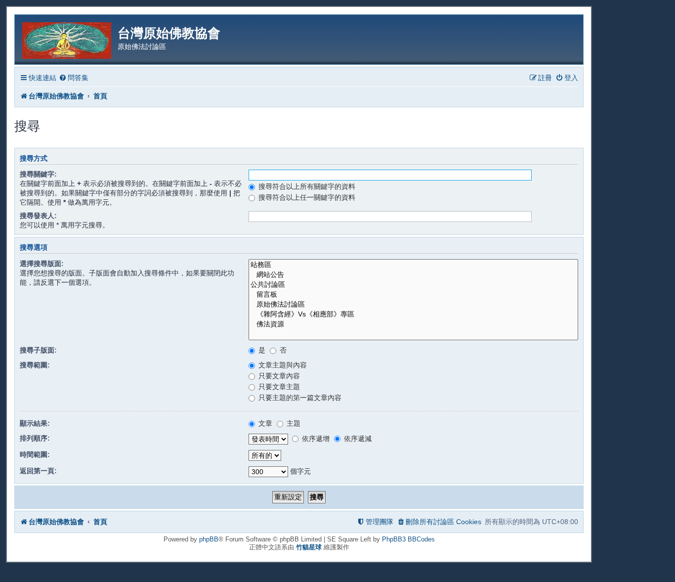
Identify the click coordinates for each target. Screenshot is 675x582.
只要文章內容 (278, 376)
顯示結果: (35, 423)
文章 (264, 423)
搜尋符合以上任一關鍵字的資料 (305, 197)
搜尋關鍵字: (38, 174)
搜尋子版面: (38, 350)
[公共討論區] (413, 285)
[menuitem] (73, 78)
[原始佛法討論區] (413, 305)
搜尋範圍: (35, 365)
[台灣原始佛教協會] (67, 38)
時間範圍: (35, 454)
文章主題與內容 (281, 365)
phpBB (208, 539)
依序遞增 (315, 439)
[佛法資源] (413, 324)
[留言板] (413, 295)
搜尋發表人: (38, 216)
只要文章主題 (278, 387)
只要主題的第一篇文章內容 (298, 398)
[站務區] (413, 265)
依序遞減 (357, 439)
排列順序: (35, 438)
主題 (292, 423)
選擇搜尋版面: (42, 264)
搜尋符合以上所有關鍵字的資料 (305, 186)
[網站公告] (413, 275)
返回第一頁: (38, 471)
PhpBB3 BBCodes (408, 539)
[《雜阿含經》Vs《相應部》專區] (413, 314)
